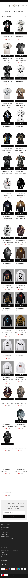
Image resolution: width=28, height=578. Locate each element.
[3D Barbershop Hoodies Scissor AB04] (7, 459)
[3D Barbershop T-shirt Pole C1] (21, 71)
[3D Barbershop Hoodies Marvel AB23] (21, 298)
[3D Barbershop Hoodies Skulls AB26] (7, 275)
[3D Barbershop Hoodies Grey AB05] (21, 437)
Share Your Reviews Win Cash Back (9, 550)
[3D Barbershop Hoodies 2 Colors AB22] (7, 321)
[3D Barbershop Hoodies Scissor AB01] (7, 253)
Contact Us (3, 541)
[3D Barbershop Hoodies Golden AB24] (7, 298)
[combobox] (4, 575)
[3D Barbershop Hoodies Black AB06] (7, 437)
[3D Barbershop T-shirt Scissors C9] (7, 93)
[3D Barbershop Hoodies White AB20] (7, 345)
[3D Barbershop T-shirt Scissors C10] (21, 139)
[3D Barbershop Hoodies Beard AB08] (7, 230)
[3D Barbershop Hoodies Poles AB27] (21, 253)
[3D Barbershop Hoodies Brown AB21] (21, 321)
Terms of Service (5, 536)
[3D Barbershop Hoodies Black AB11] (7, 414)
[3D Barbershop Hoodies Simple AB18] (21, 367)
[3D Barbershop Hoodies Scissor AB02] (7, 482)
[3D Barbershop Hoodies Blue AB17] (7, 206)
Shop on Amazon (5, 556)
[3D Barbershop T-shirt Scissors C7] (21, 116)
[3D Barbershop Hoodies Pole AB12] (7, 116)
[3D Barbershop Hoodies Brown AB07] (21, 230)
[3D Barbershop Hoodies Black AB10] (21, 184)
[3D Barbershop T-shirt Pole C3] (7, 48)
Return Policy (4, 534)
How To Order (4, 554)
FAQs (2, 552)
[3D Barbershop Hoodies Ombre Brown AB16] (21, 206)
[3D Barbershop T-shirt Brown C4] (21, 93)
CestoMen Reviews (5, 548)
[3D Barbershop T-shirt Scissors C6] (21, 48)
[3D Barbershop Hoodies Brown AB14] (21, 392)
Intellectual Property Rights (7, 538)
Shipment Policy (5, 530)
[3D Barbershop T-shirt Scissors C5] (7, 161)
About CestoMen (5, 527)
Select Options (6, 33)
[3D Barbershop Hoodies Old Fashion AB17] (7, 367)
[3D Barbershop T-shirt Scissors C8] (7, 139)
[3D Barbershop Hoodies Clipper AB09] (21, 414)
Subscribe (13, 516)
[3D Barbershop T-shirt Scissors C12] (21, 161)
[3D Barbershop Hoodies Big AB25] (21, 275)
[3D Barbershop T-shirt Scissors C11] (7, 26)
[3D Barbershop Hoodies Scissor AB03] (21, 459)
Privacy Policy (4, 532)
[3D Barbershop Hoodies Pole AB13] (7, 184)
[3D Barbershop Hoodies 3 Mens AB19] (21, 345)
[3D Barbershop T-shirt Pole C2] (21, 26)
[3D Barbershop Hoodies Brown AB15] (7, 392)
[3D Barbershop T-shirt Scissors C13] (7, 71)
